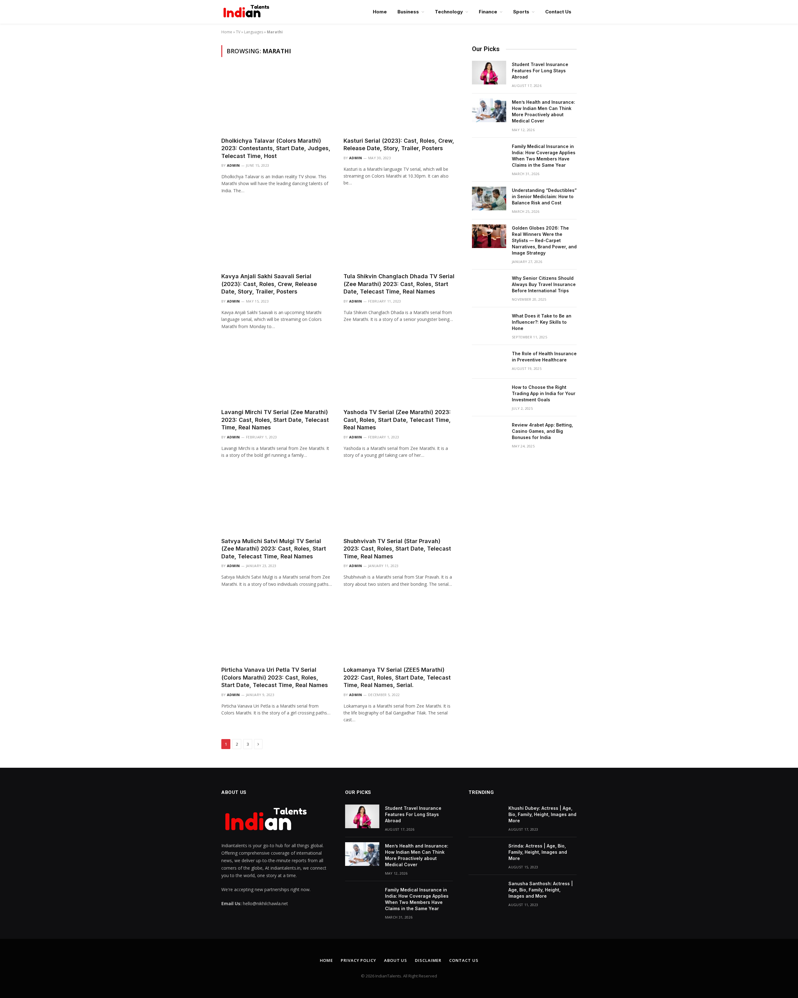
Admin (233, 165)
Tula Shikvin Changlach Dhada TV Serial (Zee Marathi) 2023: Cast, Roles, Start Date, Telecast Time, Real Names (399, 284)
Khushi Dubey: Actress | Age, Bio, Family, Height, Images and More (542, 814)
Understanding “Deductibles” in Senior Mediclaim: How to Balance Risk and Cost (544, 196)
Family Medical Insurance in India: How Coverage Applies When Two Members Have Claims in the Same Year (543, 156)
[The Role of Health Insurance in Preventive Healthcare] (489, 362)
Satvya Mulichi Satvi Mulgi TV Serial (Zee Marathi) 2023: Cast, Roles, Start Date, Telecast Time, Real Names (273, 549)
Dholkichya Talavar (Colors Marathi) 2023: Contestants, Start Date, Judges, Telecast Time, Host (275, 148)
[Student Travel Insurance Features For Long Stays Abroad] (489, 72)
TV (238, 32)
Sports (521, 12)
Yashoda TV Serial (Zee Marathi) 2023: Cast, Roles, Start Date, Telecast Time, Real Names (397, 420)
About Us (395, 960)
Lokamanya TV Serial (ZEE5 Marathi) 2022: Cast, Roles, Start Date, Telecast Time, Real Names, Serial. (397, 677)
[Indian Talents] (247, 12)
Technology (449, 12)
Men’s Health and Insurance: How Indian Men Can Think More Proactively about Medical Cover (543, 111)
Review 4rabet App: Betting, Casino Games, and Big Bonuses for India (542, 431)
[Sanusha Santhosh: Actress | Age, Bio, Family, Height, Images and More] (486, 892)
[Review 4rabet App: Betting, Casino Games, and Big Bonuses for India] (489, 433)
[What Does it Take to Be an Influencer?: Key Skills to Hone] (489, 324)
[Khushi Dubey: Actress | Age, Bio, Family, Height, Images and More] (486, 816)
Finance (488, 12)
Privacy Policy (358, 960)
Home (380, 12)
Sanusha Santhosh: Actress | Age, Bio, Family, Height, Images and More (540, 890)
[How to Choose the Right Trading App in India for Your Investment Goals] (489, 395)
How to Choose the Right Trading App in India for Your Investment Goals (543, 393)
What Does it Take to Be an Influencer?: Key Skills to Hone (541, 322)
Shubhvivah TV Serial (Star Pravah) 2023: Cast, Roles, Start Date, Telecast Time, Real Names (397, 549)
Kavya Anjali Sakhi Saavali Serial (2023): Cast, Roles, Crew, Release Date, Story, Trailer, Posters (269, 284)
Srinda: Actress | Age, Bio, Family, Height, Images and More (537, 852)
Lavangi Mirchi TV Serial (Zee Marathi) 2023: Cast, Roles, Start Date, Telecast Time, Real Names (275, 420)
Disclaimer (428, 960)
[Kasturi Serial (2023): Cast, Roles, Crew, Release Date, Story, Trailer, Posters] (399, 100)
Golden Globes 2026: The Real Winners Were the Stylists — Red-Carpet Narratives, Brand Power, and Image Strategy (544, 240)
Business (408, 12)
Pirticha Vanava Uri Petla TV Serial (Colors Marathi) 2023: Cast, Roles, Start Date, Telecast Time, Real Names (274, 677)
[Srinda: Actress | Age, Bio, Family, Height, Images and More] (486, 854)
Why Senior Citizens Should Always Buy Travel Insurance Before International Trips (544, 284)
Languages (253, 32)
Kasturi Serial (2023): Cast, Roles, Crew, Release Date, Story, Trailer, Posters (399, 144)
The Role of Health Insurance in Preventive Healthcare (544, 356)
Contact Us (558, 12)
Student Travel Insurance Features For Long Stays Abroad (540, 70)
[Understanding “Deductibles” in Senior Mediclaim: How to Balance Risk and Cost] (489, 198)
